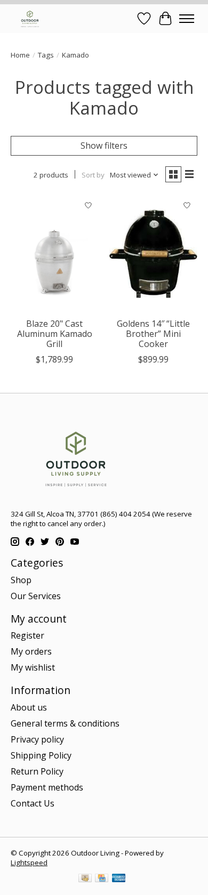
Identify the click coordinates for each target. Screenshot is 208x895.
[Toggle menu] (186, 18)
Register (27, 635)
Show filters (104, 145)
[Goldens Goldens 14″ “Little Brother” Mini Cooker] (153, 253)
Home (20, 55)
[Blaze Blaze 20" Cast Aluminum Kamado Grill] (55, 253)
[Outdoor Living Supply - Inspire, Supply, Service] (30, 18)
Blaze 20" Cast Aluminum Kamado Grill (54, 334)
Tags (46, 55)
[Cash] (85, 879)
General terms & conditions (65, 723)
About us (29, 707)
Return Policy (37, 771)
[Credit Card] (101, 879)
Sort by (93, 175)
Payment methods (47, 787)
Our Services (36, 596)
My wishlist (33, 667)
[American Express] (119, 879)
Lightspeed (29, 862)
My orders (31, 651)
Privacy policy (37, 739)
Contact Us (32, 803)
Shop (21, 580)
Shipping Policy (41, 755)
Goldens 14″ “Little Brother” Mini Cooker (153, 334)
